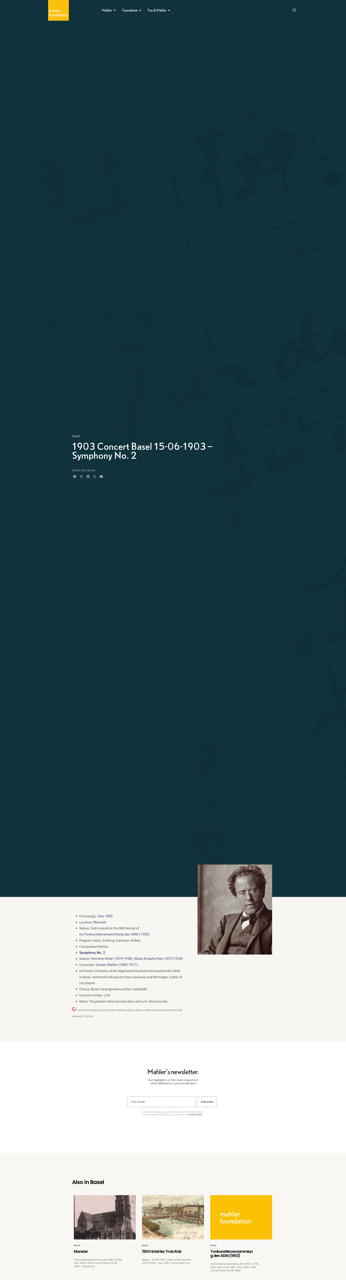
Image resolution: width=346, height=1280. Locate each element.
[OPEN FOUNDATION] (140, 10)
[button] (74, 476)
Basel (76, 436)
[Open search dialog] (294, 10)
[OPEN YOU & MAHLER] (169, 10)
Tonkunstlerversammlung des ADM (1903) (117, 934)
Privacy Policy (195, 1114)
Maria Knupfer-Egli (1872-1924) (158, 959)
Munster (99, 922)
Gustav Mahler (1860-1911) (117, 965)
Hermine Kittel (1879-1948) (112, 959)
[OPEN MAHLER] (114, 10)
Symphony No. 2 (92, 953)
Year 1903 (105, 916)
